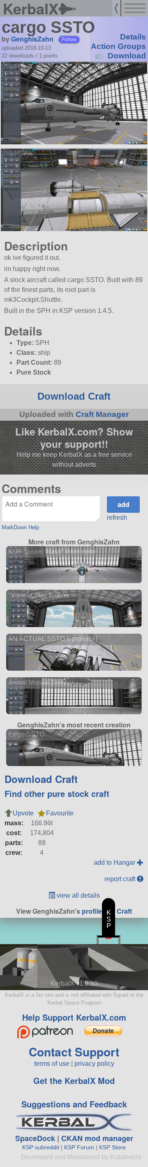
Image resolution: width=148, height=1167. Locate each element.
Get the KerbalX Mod (74, 1080)
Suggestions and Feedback (74, 1104)
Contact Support (74, 1051)
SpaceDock (35, 1138)
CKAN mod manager (97, 1138)
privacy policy (94, 1063)
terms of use (51, 1063)
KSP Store (112, 1147)
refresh (117, 517)
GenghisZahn (32, 39)
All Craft (119, 911)
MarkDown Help (20, 527)
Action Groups (118, 46)
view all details (77, 895)
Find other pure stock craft (57, 793)
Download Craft (74, 396)
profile (92, 911)
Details (133, 36)
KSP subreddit (40, 1147)
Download (127, 55)
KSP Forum (79, 1147)
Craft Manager (102, 414)
